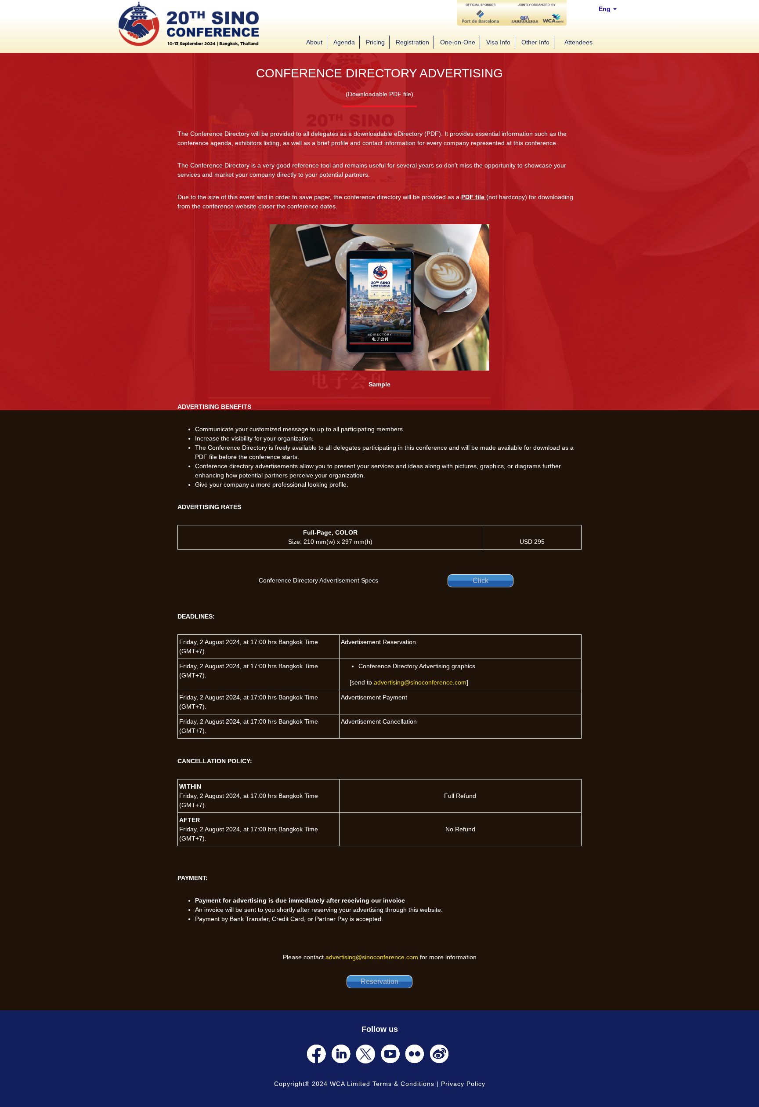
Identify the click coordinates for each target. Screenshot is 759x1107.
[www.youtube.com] (390, 1053)
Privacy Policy (463, 1083)
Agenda (344, 42)
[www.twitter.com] (365, 1053)
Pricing (375, 42)
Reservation (379, 981)
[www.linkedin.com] (341, 1053)
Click (480, 580)
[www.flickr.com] (414, 1053)
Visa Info (498, 42)
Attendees (578, 42)
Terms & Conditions (403, 1083)
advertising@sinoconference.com (420, 682)
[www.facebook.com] (316, 1053)
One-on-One (457, 42)
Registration (412, 42)
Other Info (535, 42)
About (314, 42)
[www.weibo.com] (439, 1053)
